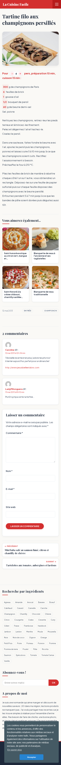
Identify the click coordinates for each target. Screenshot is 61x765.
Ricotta (45, 649)
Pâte (35, 649)
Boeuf (52, 602)
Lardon (19, 632)
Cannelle (32, 608)
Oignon (32, 637)
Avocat (30, 602)
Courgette (18, 620)
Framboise (28, 626)
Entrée (27, 311)
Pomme (52, 643)
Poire (19, 643)
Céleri (6, 626)
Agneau (7, 602)
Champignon (50, 311)
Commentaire (14, 432)
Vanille (7, 661)
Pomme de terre (11, 649)
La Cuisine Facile (16, 4)
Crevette (42, 620)
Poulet (25, 649)
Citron (7, 620)
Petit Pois (8, 643)
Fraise (16, 626)
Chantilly (23, 614)
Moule (40, 632)
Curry (53, 620)
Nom (9, 470)
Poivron (41, 643)
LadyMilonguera (14, 389)
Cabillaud (8, 608)
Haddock (42, 626)
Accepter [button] (31, 757)
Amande (18, 602)
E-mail (10, 488)
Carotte (43, 608)
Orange (43, 637)
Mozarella (52, 632)
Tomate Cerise (48, 655)
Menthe (29, 632)
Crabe (30, 620)
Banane (41, 602)
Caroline (9, 349)
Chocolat (36, 614)
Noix (6, 637)
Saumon (7, 655)
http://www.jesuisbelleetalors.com (22, 367)
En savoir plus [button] (14, 750)
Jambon (7, 632)
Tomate (33, 655)
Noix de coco (18, 637)
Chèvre (48, 614)
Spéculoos (20, 655)
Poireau (30, 643)
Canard (20, 608)
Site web (11, 507)
